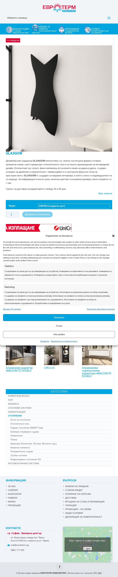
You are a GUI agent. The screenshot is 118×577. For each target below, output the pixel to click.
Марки (11, 501)
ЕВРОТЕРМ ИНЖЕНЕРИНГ (53, 573)
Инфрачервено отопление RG (25, 459)
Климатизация (17, 412)
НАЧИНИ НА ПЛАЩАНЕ (77, 486)
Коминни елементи (20, 447)
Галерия (13, 490)
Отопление (15, 415)
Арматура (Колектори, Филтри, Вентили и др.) (33, 443)
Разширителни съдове (21, 451)
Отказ (59, 326)
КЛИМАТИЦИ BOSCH (19, 396)
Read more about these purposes (101, 309)
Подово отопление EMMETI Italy (26, 427)
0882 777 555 (17, 550)
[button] (113, 235)
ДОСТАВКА (71, 498)
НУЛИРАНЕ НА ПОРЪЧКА (78, 494)
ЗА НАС (12, 486)
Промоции (14, 505)
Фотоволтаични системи (23, 463)
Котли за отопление (20, 419)
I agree (88, 548)
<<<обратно (13, 40)
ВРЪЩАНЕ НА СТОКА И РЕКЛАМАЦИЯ (84, 501)
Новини (12, 498)
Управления (16, 435)
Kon (10, 400)
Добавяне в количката (37, 214)
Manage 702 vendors (12, 309)
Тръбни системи (18, 455)
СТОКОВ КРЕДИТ (74, 490)
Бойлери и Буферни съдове (24, 431)
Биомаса (13, 404)
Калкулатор (15, 494)
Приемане (59, 317)
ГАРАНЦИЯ (70, 505)
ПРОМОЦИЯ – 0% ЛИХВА (78, 509)
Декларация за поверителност (64, 341)
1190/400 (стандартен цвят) (52, 206)
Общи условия (74, 513)
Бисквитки (44, 341)
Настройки (59, 334)
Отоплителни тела (19, 423)
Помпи (13, 439)
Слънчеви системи (19, 408)
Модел (12, 206)
